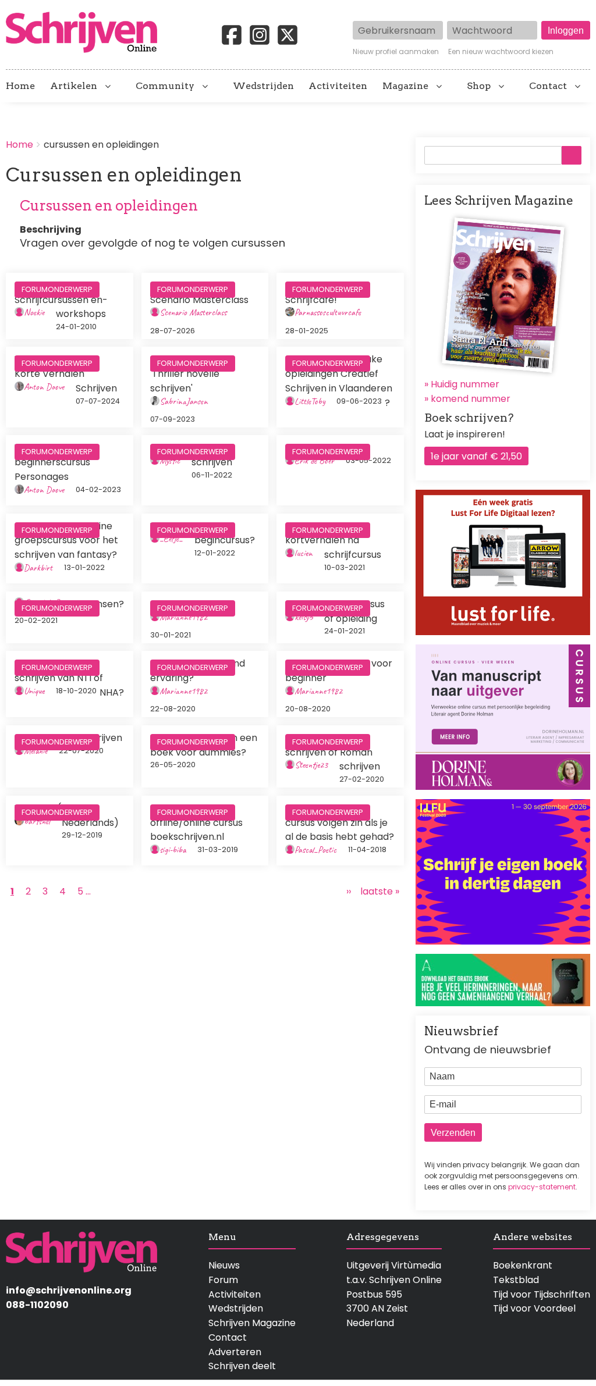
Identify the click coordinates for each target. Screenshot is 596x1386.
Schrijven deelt (242, 1366)
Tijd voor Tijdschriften (541, 1294)
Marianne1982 (183, 617)
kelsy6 (304, 617)
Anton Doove (44, 387)
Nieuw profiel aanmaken (396, 51)
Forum (223, 1280)
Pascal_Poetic (315, 850)
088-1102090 (37, 1305)
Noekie (34, 312)
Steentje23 (311, 765)
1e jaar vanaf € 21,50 (476, 456)
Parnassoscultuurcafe (328, 312)
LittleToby (310, 401)
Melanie (35, 751)
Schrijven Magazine (252, 1323)
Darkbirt (38, 567)
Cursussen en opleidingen (109, 205)
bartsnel (37, 821)
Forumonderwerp (57, 289)
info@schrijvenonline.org (69, 1290)
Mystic (169, 460)
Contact (548, 86)
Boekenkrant (522, 1265)
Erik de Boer (314, 460)
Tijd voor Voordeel (534, 1308)
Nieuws (224, 1265)
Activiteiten (337, 86)
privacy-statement (542, 1187)
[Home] (86, 33)
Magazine (405, 86)
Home (20, 86)
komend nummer (470, 398)
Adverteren (234, 1352)
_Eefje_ (171, 538)
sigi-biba (172, 850)
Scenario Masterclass (192, 312)
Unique (34, 691)
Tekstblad (516, 1280)
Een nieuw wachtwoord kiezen (501, 51)
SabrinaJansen (183, 401)
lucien (304, 553)
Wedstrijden (263, 86)
